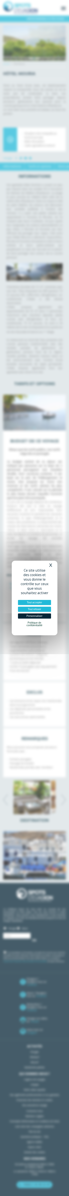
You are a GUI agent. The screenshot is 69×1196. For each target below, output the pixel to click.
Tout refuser (34, 609)
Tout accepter (34, 602)
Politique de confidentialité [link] (34, 624)
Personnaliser (34, 616)
